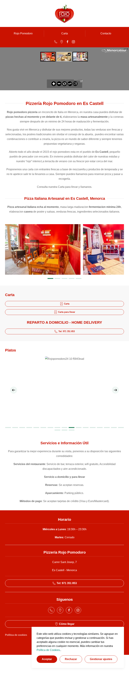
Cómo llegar (66, 623)
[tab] (50, 278)
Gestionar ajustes (101, 659)
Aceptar (47, 659)
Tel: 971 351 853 (66, 331)
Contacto (105, 33)
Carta (64, 33)
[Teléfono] (55, 41)
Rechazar (71, 659)
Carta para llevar (66, 312)
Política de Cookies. (48, 650)
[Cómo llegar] (61, 41)
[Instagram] (73, 41)
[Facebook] (67, 41)
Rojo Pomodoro (23, 33)
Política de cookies (16, 634)
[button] (13, 249)
